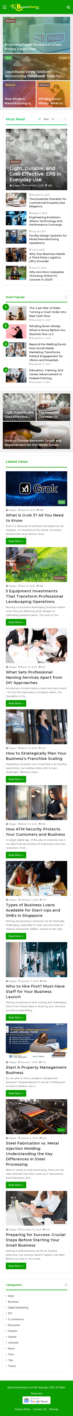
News (11, 1348)
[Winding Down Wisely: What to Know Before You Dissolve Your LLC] (53, 94)
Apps (11, 1295)
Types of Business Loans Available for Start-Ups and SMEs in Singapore (33, 910)
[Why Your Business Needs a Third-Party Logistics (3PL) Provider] (16, 255)
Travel (12, 1366)
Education (14, 1325)
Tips (10, 1360)
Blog (46, 119)
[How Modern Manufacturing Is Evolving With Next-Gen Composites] (19, 94)
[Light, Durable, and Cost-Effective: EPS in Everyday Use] (36, 159)
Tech (8, 57)
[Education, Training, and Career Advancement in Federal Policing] (16, 375)
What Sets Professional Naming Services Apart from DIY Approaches (34, 677)
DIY (10, 1313)
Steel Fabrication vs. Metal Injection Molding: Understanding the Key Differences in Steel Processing (32, 1154)
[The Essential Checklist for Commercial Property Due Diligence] (16, 200)
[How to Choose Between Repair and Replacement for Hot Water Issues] (36, 435)
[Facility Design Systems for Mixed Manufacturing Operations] (16, 236)
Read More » (16, 541)
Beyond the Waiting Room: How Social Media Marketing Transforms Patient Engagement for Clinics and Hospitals (47, 352)
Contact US (39, 1409)
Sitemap (53, 1409)
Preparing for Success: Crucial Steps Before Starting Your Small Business (35, 1240)
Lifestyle (13, 1342)
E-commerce (16, 1319)
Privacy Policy (23, 1409)
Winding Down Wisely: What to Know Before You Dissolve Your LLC (47, 330)
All (39, 119)
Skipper (16, 185)
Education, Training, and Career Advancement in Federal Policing (46, 374)
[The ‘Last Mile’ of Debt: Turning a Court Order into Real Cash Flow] (16, 313)
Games (12, 1336)
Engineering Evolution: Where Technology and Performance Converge (45, 221)
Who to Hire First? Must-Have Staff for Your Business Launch (35, 991)
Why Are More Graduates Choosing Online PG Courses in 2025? (46, 275)
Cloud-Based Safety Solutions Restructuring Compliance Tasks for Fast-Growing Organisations (33, 76)
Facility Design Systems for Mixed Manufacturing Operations (48, 239)
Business (10, 20)
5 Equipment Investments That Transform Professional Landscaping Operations (34, 596)
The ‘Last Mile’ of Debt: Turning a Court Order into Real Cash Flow (47, 312)
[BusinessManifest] (24, 7)
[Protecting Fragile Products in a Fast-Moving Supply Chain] (36, 35)
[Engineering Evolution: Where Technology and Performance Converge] (16, 218)
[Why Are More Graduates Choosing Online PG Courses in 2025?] (16, 273)
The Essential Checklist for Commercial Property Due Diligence (47, 202)
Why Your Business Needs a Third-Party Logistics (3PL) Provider (47, 257)
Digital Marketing (18, 1307)
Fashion (12, 1330)
